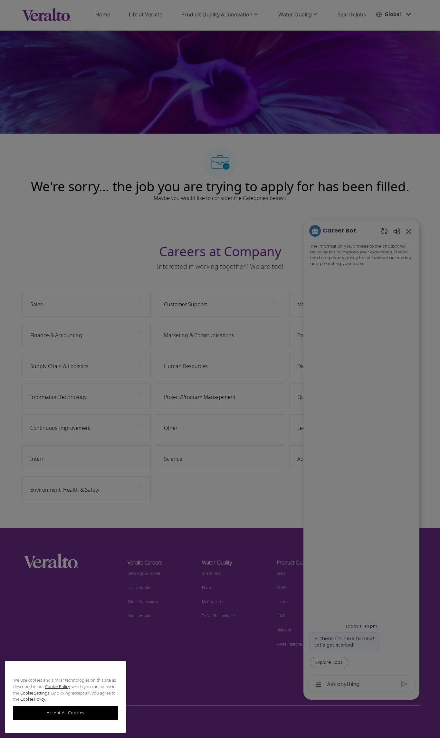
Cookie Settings (34, 693)
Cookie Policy (57, 686)
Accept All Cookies (65, 713)
